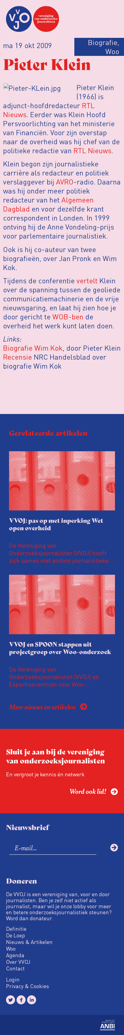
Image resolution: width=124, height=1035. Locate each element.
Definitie (16, 928)
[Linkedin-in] (31, 999)
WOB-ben (67, 316)
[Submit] (114, 847)
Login (13, 979)
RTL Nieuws (92, 150)
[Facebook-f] (21, 999)
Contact (15, 968)
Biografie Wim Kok (33, 347)
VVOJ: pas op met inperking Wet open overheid (56, 524)
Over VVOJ (18, 961)
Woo (11, 948)
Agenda (15, 955)
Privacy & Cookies (27, 986)
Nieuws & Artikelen (29, 942)
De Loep (15, 935)
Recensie (17, 356)
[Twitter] (10, 999)
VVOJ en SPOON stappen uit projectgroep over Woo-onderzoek (60, 648)
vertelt (86, 280)
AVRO (64, 181)
